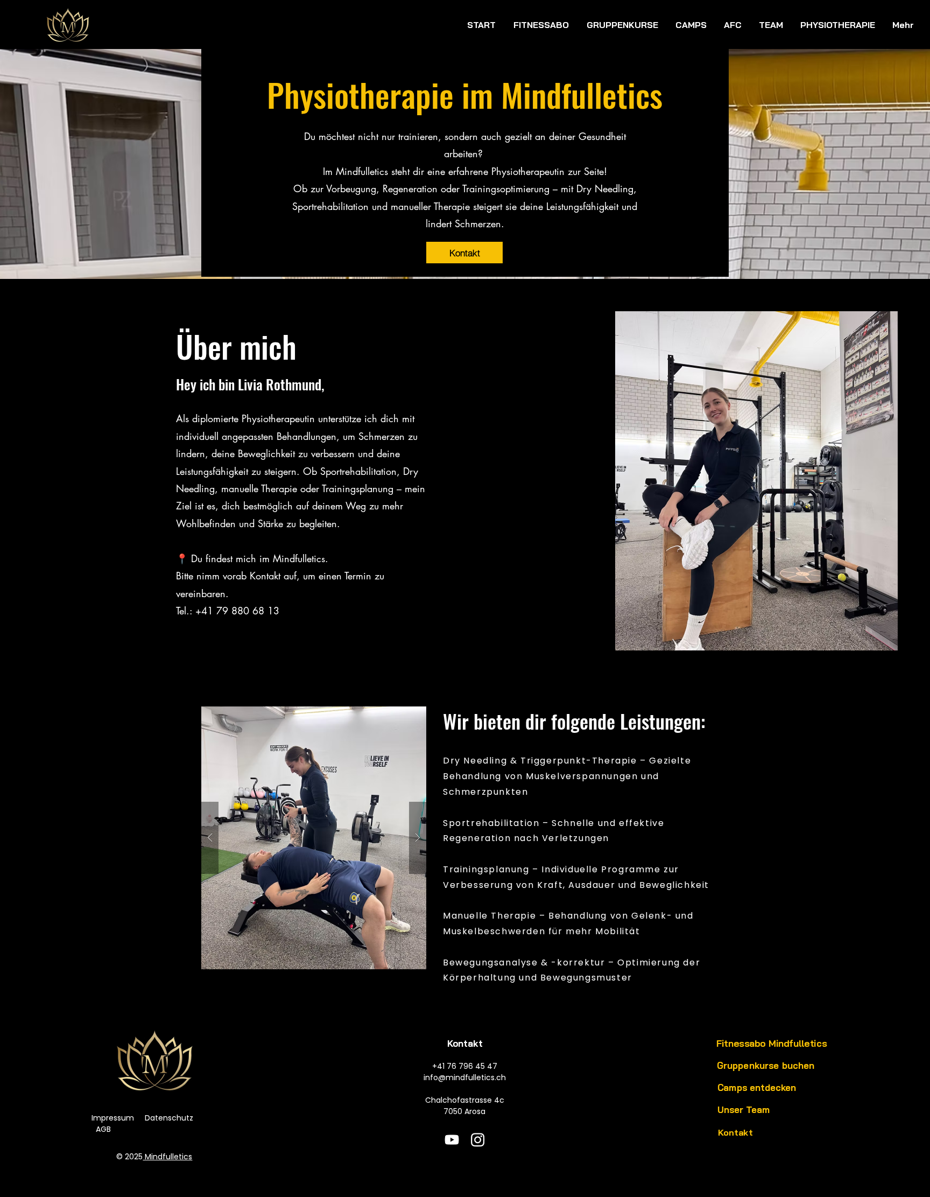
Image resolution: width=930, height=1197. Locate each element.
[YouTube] (451, 1139)
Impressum (112, 1117)
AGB (103, 1129)
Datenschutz (169, 1117)
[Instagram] (477, 1139)
